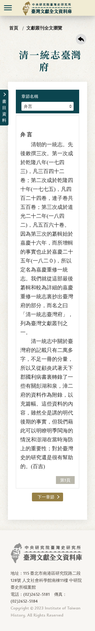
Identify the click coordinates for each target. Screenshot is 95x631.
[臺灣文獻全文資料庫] (48, 8)
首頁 (13, 28)
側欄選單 (8, 8)
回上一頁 (81, 39)
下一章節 (45, 497)
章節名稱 (29, 96)
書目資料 (4, 110)
